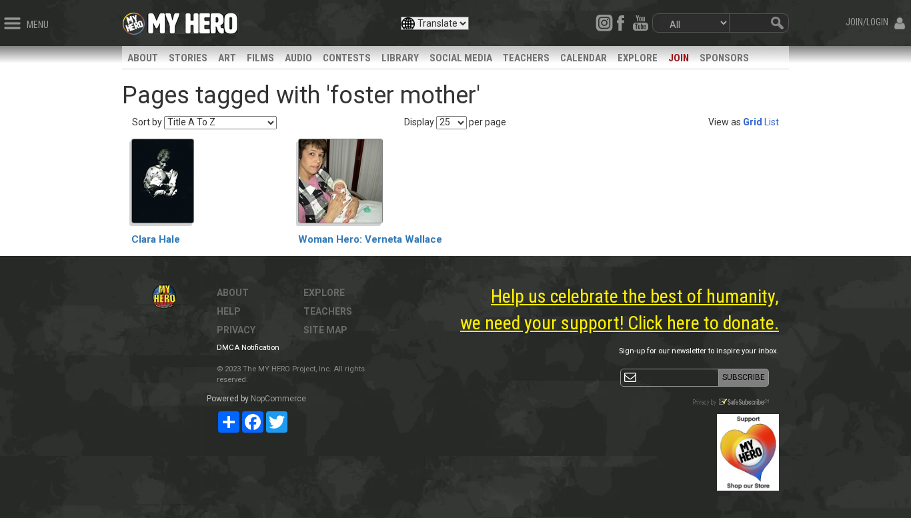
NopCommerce (278, 398)
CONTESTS (347, 58)
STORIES (188, 58)
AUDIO (298, 58)
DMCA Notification (248, 347)
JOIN (678, 58)
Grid (752, 122)
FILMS (260, 58)
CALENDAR (583, 58)
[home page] (193, 20)
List (771, 122)
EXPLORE (638, 58)
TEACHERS (526, 58)
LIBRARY (400, 58)
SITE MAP (325, 330)
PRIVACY (236, 330)
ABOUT (142, 58)
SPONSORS (724, 58)
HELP (229, 311)
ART (227, 58)
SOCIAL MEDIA (460, 58)
